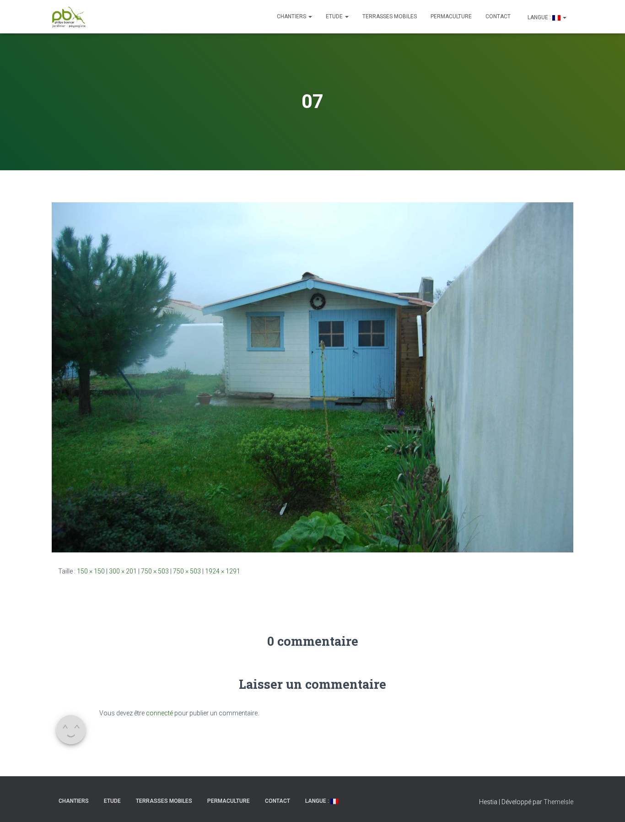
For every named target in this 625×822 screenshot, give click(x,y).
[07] (312, 376)
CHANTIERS (292, 16)
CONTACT (498, 16)
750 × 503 (155, 571)
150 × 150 (91, 571)
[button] (309, 16)
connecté (159, 713)
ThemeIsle (558, 802)
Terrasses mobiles (389, 16)
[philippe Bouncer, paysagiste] (69, 16)
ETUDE (335, 16)
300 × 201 (123, 571)
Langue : (539, 17)
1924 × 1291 (222, 571)
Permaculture (451, 16)
